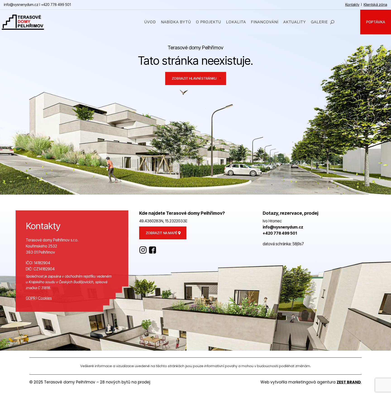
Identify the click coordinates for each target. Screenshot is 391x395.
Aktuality (294, 22)
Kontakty (352, 4)
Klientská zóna (375, 4)
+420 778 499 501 (56, 4)
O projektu (208, 22)
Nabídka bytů (176, 22)
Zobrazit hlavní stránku (194, 78)
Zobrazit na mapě (161, 233)
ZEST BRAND (349, 382)
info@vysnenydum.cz (21, 4)
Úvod (150, 22)
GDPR (31, 298)
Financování (264, 22)
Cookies (45, 298)
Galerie (319, 22)
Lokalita (236, 22)
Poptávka (375, 22)
